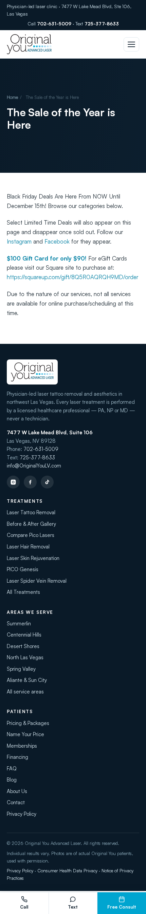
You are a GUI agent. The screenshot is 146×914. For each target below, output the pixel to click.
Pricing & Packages (28, 723)
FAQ (12, 768)
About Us (17, 791)
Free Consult (121, 907)
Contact (16, 802)
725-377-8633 (102, 23)
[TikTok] (47, 482)
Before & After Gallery (31, 524)
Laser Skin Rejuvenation (33, 558)
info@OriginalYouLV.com (34, 465)
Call (24, 907)
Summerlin (19, 623)
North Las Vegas (25, 657)
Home (12, 97)
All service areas (25, 691)
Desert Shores (23, 646)
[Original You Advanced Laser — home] (29, 44)
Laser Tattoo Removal (31, 512)
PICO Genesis (22, 569)
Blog (12, 779)
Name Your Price (25, 734)
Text (73, 907)
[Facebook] (30, 482)
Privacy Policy (21, 814)
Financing (17, 757)
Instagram (19, 241)
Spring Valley (21, 669)
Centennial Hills (24, 634)
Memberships (22, 746)
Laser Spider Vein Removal (37, 581)
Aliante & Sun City (27, 680)
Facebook (57, 241)
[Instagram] (13, 482)
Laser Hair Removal (28, 546)
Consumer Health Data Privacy (67, 870)
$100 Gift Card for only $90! (47, 258)
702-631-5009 (54, 23)
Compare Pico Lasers (30, 535)
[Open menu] (131, 44)
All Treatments (23, 592)
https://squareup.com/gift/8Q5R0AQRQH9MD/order (72, 277)
